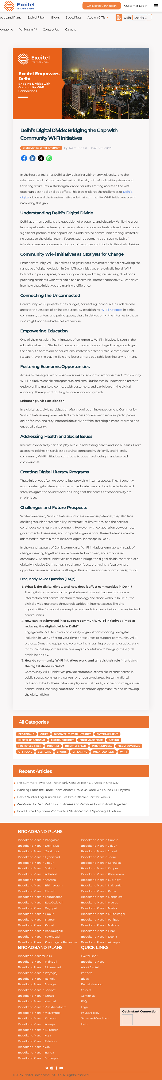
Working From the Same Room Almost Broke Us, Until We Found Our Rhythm (73, 790)
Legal (85, 1007)
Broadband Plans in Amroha (37, 879)
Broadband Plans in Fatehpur (37, 1041)
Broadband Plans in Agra (34, 1035)
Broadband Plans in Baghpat (37, 908)
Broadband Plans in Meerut (99, 902)
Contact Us (51, 29)
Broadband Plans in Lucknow (100, 879)
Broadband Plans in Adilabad (37, 874)
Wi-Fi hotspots (112, 310)
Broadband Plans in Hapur (36, 913)
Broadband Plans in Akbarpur (101, 942)
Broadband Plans (92, 961)
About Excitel (90, 967)
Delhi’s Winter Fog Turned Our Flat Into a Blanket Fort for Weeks (63, 797)
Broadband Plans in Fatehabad (39, 936)
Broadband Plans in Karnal (36, 925)
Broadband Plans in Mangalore (102, 896)
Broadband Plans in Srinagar (37, 984)
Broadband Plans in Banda (36, 1052)
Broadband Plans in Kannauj (37, 1018)
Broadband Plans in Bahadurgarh (40, 931)
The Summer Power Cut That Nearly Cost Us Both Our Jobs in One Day (68, 783)
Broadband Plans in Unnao (36, 995)
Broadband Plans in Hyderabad (39, 857)
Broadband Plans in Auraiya (36, 1024)
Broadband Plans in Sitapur (36, 919)
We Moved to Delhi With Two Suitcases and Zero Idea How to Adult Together (72, 804)
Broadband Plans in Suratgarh (38, 1029)
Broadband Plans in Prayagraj (37, 973)
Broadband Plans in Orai (34, 1046)
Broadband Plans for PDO (35, 956)
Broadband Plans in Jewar (98, 857)
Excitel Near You (92, 984)
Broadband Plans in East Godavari (40, 902)
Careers (70, 29)
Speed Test (73, 17)
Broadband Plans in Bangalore (38, 840)
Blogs (55, 17)
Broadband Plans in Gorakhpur (38, 851)
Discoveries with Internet (41, 147)
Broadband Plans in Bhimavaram (40, 885)
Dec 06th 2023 (101, 148)
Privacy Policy (90, 1012)
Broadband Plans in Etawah (36, 891)
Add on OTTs (96, 17)
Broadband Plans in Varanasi (37, 1001)
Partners (86, 973)
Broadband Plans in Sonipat (36, 990)
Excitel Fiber (36, 17)
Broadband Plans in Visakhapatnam (42, 1007)
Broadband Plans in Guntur (99, 840)
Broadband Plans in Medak (99, 908)
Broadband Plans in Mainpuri (37, 961)
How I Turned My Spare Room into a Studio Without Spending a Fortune (69, 811)
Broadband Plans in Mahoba (100, 925)
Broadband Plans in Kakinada (101, 862)
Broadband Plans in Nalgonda (101, 885)
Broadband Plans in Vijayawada (39, 1012)
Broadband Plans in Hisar (98, 931)
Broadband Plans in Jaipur (36, 862)
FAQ (84, 1001)
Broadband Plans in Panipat (100, 919)
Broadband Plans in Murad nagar (103, 913)
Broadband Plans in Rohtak (36, 978)
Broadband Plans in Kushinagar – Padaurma (47, 942)
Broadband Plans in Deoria (99, 936)
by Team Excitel (75, 148)
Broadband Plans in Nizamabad (39, 967)
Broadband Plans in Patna (98, 891)
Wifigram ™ (27, 29)
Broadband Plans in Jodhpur (37, 868)
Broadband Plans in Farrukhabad (40, 896)
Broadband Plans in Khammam (102, 874)
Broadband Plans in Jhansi (99, 851)
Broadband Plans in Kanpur (99, 868)
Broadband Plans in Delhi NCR (38, 845)
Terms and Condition (95, 1018)
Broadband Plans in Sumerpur (38, 1058)
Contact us (88, 995)
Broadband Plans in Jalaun (99, 845)
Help (84, 1024)
